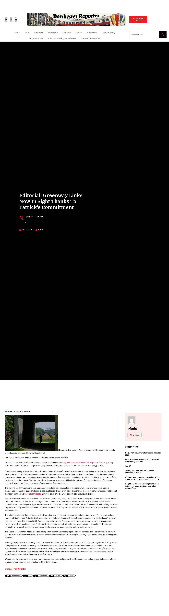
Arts (27, 32)
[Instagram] (11, 19)
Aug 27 (128, 466)
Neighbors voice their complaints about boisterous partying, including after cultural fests (142, 486)
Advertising (108, 32)
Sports (79, 32)
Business (38, 32)
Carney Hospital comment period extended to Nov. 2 (139, 472)
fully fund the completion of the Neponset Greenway (84, 462)
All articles (134, 435)
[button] (13, 576)
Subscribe (92, 32)
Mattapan (53, 32)
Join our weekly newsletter (62, 38)
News (17, 32)
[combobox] (144, 34)
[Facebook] (6, 19)
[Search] (163, 34)
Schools (67, 32)
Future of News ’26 (90, 38)
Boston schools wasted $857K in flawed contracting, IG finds (142, 460)
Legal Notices (36, 38)
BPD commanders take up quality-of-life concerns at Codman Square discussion (142, 478)
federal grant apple (32, 494)
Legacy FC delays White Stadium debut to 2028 (143, 454)
